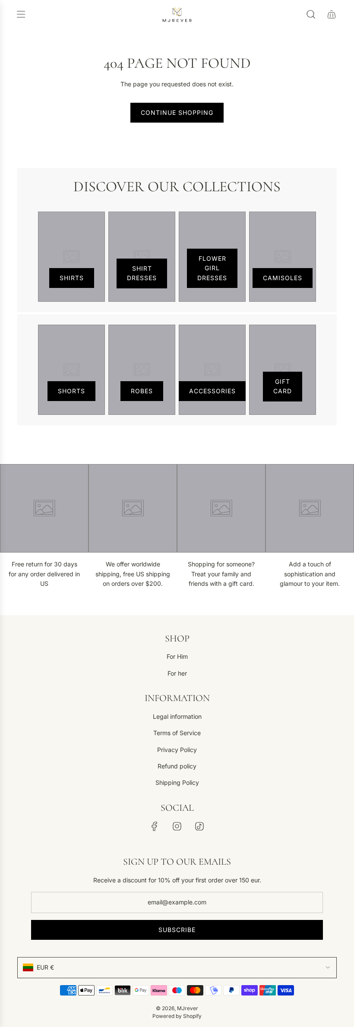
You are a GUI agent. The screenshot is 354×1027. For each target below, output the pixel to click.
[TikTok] (199, 826)
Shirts (72, 277)
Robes (142, 391)
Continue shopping (177, 112)
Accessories (212, 391)
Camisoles (282, 277)
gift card (282, 386)
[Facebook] (154, 826)
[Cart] (331, 14)
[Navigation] (20, 14)
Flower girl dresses (212, 268)
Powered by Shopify (177, 1016)
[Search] (310, 14)
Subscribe (177, 929)
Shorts (71, 391)
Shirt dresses (142, 273)
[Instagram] (177, 826)
